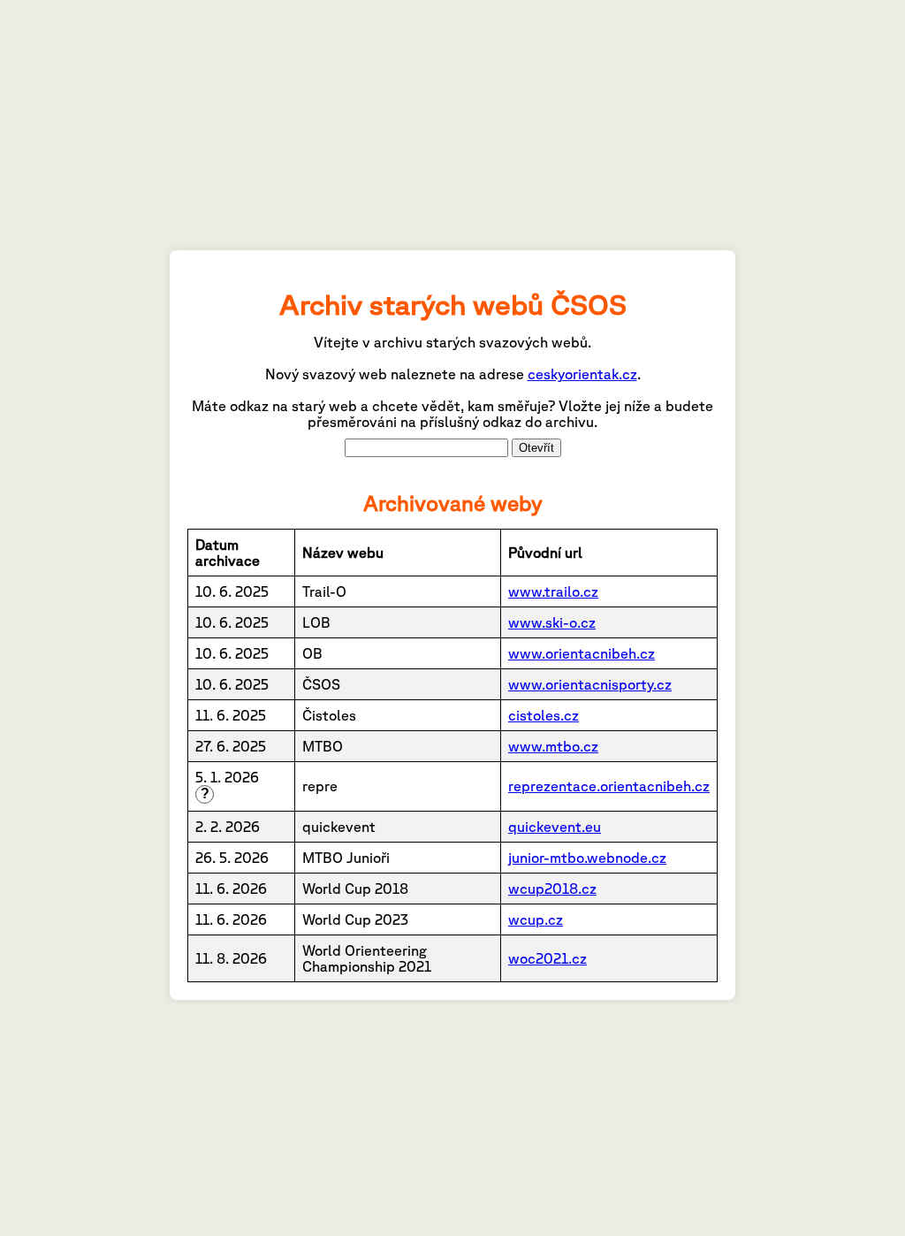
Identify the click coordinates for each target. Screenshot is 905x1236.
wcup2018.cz (552, 888)
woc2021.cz (547, 958)
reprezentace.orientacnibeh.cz (609, 786)
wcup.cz (535, 919)
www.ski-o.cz (552, 622)
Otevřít (536, 447)
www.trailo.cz (553, 591)
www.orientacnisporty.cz (590, 684)
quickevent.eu (554, 827)
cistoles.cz (543, 715)
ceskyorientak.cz (582, 374)
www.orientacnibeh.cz (581, 653)
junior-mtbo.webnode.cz (587, 858)
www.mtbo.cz (553, 746)
